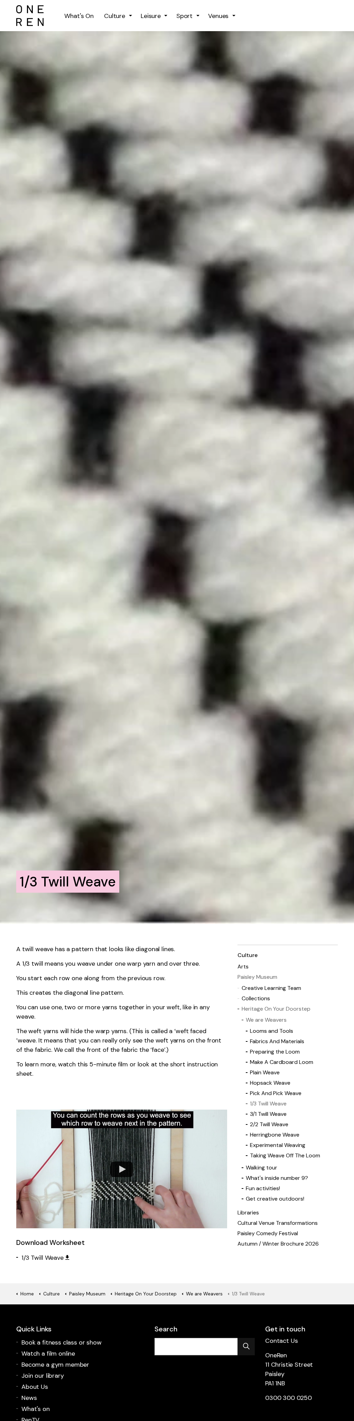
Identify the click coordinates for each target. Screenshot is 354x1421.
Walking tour (261, 1167)
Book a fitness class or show (61, 1342)
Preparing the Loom (275, 1051)
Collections (256, 998)
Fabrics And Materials (277, 1041)
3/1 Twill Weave (268, 1114)
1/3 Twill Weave (42, 1258)
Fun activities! (263, 1188)
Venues (218, 16)
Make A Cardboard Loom (281, 1062)
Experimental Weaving (277, 1145)
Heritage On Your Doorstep (276, 1008)
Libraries (248, 1212)
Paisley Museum (257, 977)
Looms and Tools (271, 1031)
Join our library (42, 1376)
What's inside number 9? (277, 1178)
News (29, 1398)
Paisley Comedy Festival (267, 1233)
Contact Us (281, 1341)
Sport (184, 16)
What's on (35, 1409)
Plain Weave (265, 1072)
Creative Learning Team (271, 988)
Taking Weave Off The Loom (285, 1155)
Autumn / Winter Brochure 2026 (278, 1243)
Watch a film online (48, 1353)
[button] (246, 1346)
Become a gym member (55, 1364)
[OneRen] (30, 15)
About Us (34, 1387)
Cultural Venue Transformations (277, 1223)
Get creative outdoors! (275, 1198)
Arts (243, 966)
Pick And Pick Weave (275, 1093)
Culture (114, 16)
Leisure (151, 16)
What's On (79, 16)
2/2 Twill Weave (269, 1124)
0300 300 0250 (288, 1398)
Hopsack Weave (270, 1082)
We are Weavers (266, 1019)
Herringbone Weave (274, 1134)
